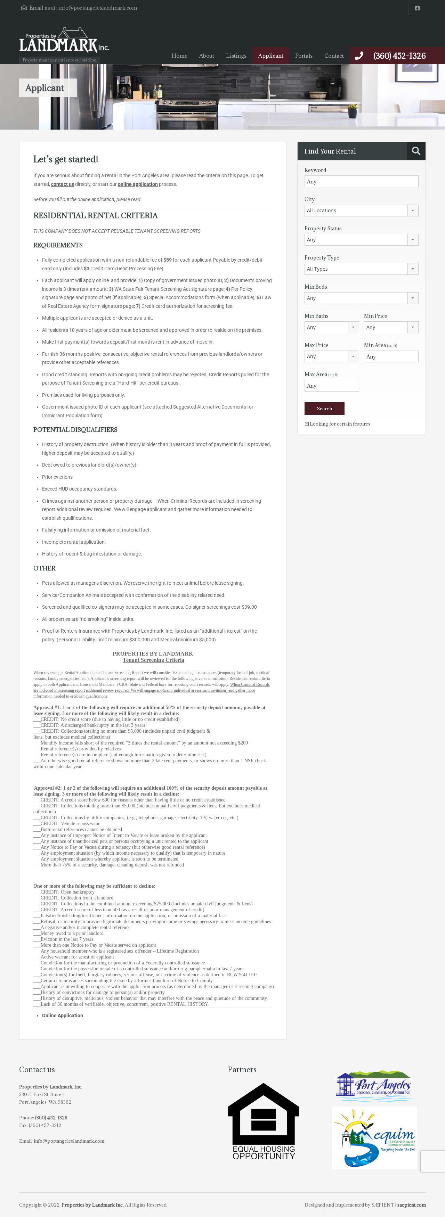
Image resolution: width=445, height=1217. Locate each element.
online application (138, 184)
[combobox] (362, 210)
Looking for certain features (339, 424)
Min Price (375, 316)
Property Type (322, 257)
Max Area (322, 374)
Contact (334, 55)
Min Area (380, 345)
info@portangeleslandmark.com (97, 8)
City (310, 199)
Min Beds (316, 286)
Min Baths (317, 316)
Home (179, 55)
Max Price (317, 345)
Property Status (323, 228)
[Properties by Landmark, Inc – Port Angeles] (64, 43)
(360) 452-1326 (400, 56)
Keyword (315, 170)
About (206, 55)
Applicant (270, 55)
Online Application (62, 1015)
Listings (236, 55)
